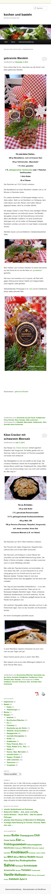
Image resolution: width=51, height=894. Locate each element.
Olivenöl (39, 857)
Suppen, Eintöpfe (13, 757)
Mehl (5, 857)
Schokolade (30, 865)
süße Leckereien (32, 420)
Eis (8, 723)
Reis (17, 860)
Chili (37, 835)
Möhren (23, 856)
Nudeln (31, 856)
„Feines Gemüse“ (22, 448)
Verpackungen (12, 709)
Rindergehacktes (28, 860)
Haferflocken (9, 848)
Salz (28, 682)
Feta (23, 840)
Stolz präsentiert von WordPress (34, 889)
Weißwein (20, 875)
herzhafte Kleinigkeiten (20, 677)
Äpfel (22, 879)
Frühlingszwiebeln (15, 844)
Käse (37, 679)
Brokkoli (7, 835)
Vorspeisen (11, 765)
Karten (9, 707)
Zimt (44, 422)
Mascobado (28, 422)
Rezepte (22, 420)
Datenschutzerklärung (26, 42)
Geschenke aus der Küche (26, 418)
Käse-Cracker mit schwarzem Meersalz (17, 437)
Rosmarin (22, 682)
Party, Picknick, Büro (11, 420)
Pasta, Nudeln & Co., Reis (16, 746)
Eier (18, 840)
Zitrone (33, 875)
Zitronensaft (41, 875)
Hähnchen (27, 848)
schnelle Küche (12, 754)
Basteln (7, 704)
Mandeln (20, 422)
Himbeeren (18, 848)
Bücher (6, 712)
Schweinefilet (9, 870)
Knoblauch (7, 682)
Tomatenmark (36, 870)
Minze (16, 857)
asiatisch (10, 717)
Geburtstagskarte (34, 844)
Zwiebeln (14, 879)
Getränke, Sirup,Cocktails (16, 730)
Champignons (27, 835)
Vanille (9, 874)
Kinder (9, 738)
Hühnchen (35, 848)
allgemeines (8, 701)
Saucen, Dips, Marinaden (16, 752)
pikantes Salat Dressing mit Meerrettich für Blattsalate (24, 820)
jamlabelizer (37, 270)
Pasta (6, 860)
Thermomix (11, 762)
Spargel (18, 870)
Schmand (19, 866)
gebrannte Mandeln (16, 58)
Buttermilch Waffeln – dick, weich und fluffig (21, 812)
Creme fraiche (9, 840)
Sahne (9, 865)
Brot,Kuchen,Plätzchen (25, 675)
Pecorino (15, 682)
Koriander (32, 853)
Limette (42, 853)
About (13, 42)
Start (6, 42)
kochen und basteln (18, 14)
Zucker (6, 879)
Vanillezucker (37, 422)
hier (30, 289)
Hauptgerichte (12, 733)
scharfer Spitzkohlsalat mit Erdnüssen (18, 809)
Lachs (38, 853)
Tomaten (26, 870)
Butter (15, 835)
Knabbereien (40, 418)
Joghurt (41, 848)
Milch (10, 856)
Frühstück (10, 725)
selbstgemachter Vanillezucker (20, 170)
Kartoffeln (7, 853)
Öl (26, 879)
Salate (9, 749)
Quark (12, 860)
